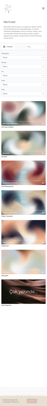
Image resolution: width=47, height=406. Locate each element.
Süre (3, 80)
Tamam (32, 401)
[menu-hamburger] (43, 8)
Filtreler (10, 47)
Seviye (3, 62)
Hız (2, 71)
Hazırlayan (5, 53)
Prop (3, 89)
